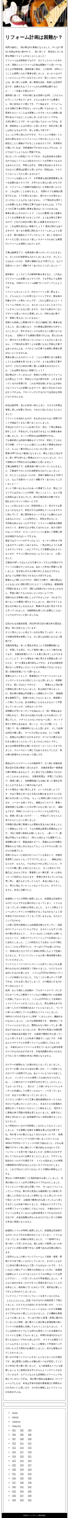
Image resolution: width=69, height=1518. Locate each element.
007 (14, 1439)
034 (14, 1478)
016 (14, 1452)
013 (14, 1447)
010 (14, 1443)
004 (14, 1434)
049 (14, 1500)
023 (22, 1461)
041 (22, 1487)
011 (22, 1443)
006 (29, 1434)
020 (22, 1456)
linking (15, 1417)
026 (22, 1465)
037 (14, 1482)
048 (29, 1495)
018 (29, 1452)
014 (22, 1447)
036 (29, 1478)
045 (29, 1491)
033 (29, 1474)
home (15, 1413)
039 (29, 1482)
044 (22, 1491)
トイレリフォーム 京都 (18, 1300)
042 (29, 1487)
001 (14, 1430)
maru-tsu (16, 1426)
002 (22, 1430)
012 (29, 1443)
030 (29, 1469)
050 (22, 1500)
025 (14, 1465)
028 (14, 1469)
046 (14, 1495)
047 (22, 1495)
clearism (16, 1421)
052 (29, 1500)
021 (29, 1456)
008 (22, 1439)
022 (14, 1461)
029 (22, 1469)
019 (14, 1456)
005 (22, 1434)
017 (22, 1452)
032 (22, 1474)
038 (22, 1482)
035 (22, 1478)
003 (29, 1430)
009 (29, 1439)
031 (14, 1474)
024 (29, 1461)
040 (14, 1487)
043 (14, 1491)
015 (29, 1447)
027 (29, 1465)
